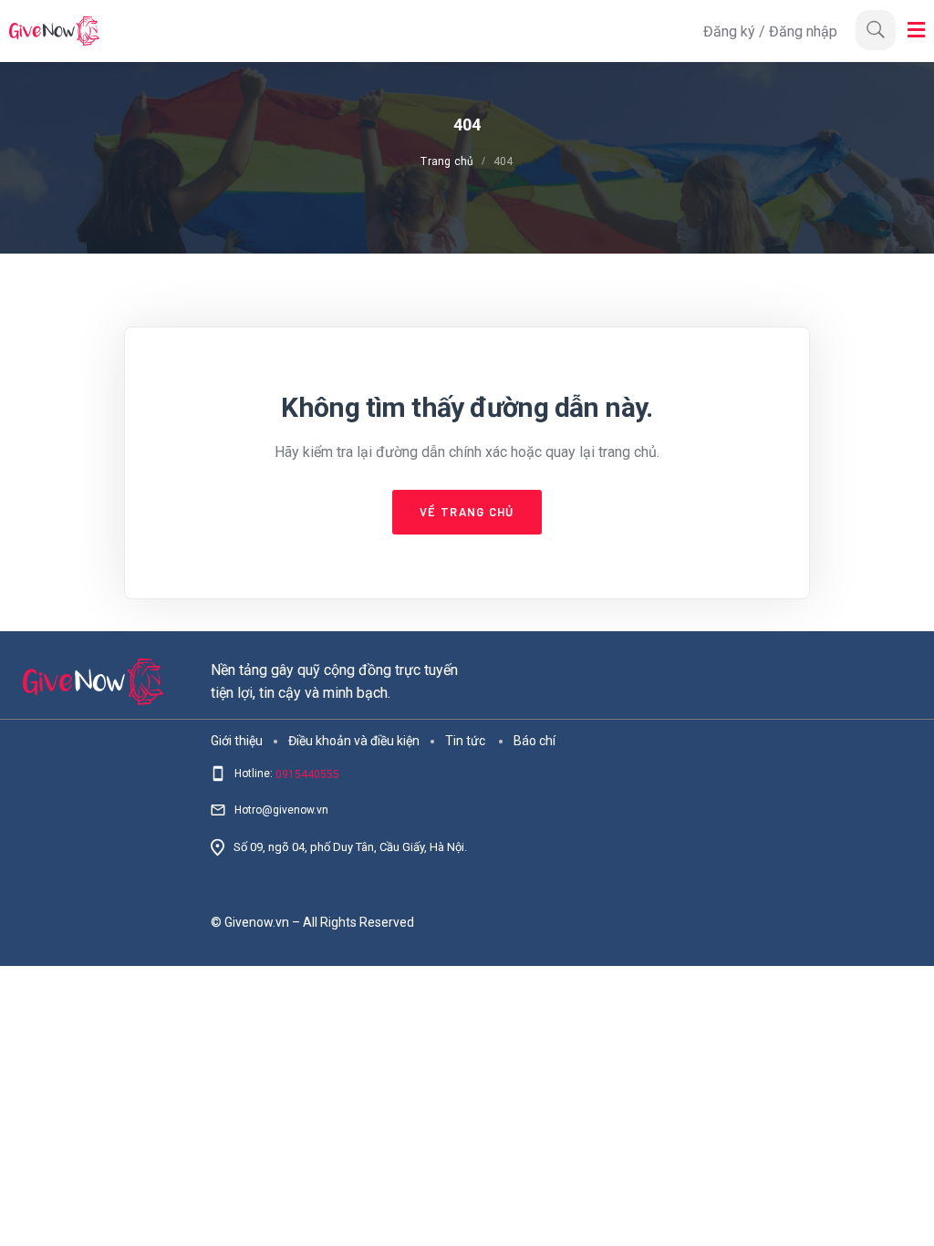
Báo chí (534, 739)
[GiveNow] (351, 31)
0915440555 (307, 774)
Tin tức (465, 739)
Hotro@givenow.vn (281, 810)
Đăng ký (731, 31)
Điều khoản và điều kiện (354, 739)
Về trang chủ (467, 511)
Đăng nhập (803, 31)
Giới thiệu (237, 739)
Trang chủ (446, 161)
